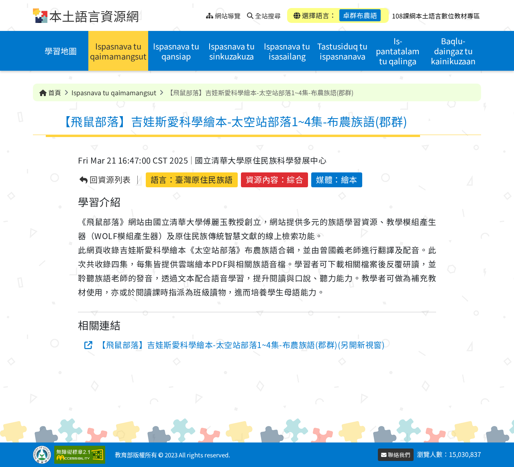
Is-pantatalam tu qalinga (398, 51)
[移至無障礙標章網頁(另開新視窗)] (81, 455)
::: (200, 13)
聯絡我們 (398, 455)
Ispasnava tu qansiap (176, 51)
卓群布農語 (360, 15)
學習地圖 (61, 51)
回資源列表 (109, 180)
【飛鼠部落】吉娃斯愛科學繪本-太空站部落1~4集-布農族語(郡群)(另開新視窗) (241, 344)
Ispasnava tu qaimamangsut (118, 51)
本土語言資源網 (94, 15)
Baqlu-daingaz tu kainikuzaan (453, 51)
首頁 (54, 92)
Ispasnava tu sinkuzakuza (231, 51)
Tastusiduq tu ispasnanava (342, 51)
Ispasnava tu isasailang (287, 51)
